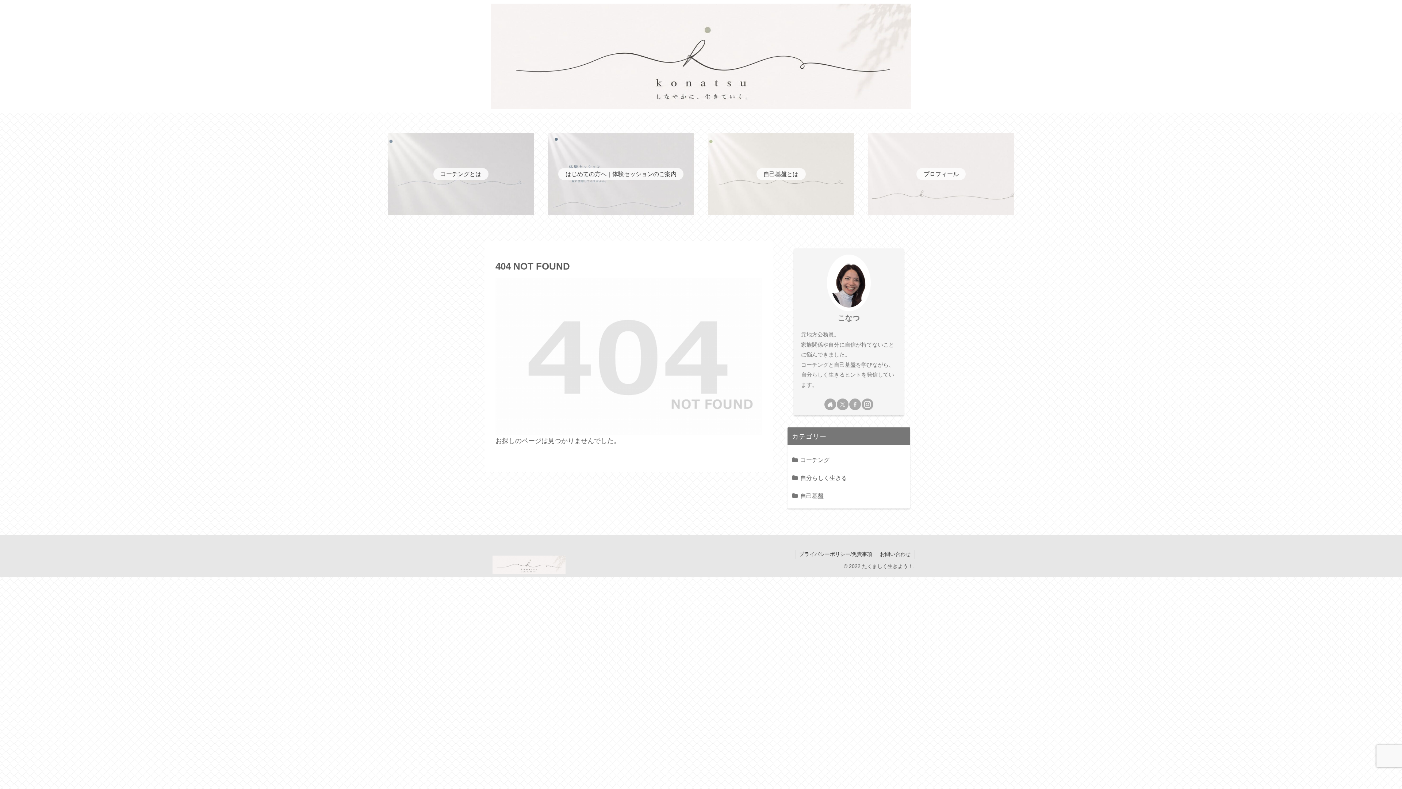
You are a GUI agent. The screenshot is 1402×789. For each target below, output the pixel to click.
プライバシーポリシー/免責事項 (835, 554)
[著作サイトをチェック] (830, 404)
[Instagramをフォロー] (867, 404)
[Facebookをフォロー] (855, 404)
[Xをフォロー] (843, 404)
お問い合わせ (895, 554)
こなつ (849, 318)
